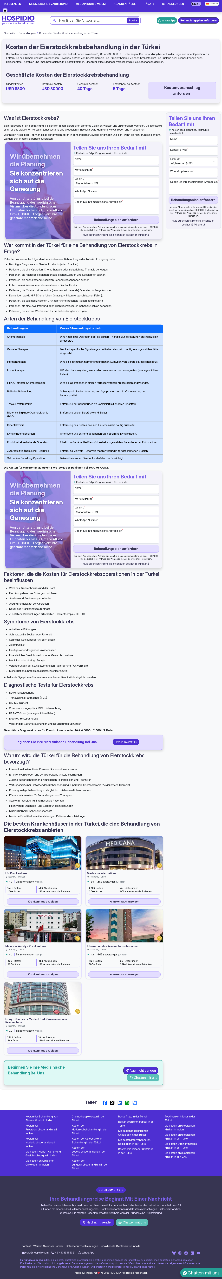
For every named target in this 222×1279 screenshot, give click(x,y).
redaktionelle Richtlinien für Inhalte (120, 1246)
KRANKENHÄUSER (125, 4)
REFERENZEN (12, 4)
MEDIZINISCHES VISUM (91, 4)
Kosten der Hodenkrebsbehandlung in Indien (41, 1142)
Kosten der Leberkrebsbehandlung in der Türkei (88, 1151)
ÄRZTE (150, 4)
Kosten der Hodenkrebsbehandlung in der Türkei (89, 1129)
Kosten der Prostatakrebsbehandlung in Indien (42, 1129)
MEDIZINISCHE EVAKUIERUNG (48, 4)
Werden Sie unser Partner (48, 1246)
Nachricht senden (143, 1070)
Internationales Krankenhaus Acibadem (112, 946)
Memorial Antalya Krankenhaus (25, 946)
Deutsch (213, 3)
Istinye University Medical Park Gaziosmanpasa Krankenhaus (36, 1021)
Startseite (9, 33)
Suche (133, 20)
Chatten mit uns (145, 1078)
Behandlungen (27, 33)
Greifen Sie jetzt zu (126, 742)
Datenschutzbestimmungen (82, 1246)
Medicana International (102, 873)
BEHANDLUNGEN (173, 4)
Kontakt (26, 1246)
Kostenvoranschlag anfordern (182, 90)
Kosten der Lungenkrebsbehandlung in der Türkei (90, 1164)
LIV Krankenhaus (16, 873)
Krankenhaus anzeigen (43, 901)
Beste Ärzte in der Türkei (132, 1116)
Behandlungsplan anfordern (198, 20)
